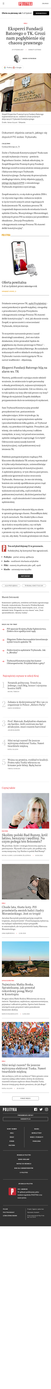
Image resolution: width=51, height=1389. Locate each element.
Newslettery (37, 1133)
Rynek (12, 1141)
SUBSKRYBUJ (41, 13)
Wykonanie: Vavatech (33, 1212)
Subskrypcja (26, 1119)
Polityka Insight (8, 1212)
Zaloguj (45, 3)
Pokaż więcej (25, 1098)
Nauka (36, 1129)
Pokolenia (37, 1141)
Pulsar (5, 1209)
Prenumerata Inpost (25, 1115)
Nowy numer (12, 1129)
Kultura (12, 1145)
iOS (19, 1189)
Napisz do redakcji (24, 1164)
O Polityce (24, 1172)
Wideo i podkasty (36, 1137)
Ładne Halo (41, 1209)
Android (24, 1189)
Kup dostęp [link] (25, 576)
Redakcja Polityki (24, 1155)
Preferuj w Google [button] (14, 68)
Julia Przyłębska (11, 586)
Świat (12, 1137)
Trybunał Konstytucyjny (34, 586)
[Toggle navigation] (3, 4)
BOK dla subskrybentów (23, 1168)
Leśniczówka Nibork (10, 1215)
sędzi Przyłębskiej (37, 303)
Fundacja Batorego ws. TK (11, 147)
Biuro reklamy (23, 1159)
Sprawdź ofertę (8, 291)
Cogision (34, 1209)
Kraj (25, 23)
